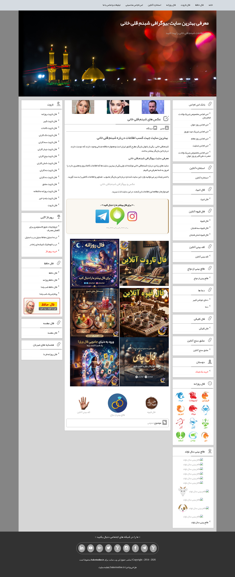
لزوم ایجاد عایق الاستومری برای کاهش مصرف (44, 228)
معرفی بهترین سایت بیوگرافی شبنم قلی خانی (165, 23)
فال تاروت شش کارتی (47, 163)
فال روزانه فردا (50, 354)
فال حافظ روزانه (50, 279)
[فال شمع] (94, 313)
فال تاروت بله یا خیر (48, 198)
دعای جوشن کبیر (200, 299)
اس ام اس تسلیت (200, 145)
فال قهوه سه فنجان (199, 227)
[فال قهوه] (144, 313)
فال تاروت (185, 4)
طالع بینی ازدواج (201, 278)
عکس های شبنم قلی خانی (144, 119)
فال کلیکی (203, 328)
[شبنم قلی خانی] (83, 107)
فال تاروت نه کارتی (48, 170)
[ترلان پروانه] (118, 107)
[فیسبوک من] (135, 548)
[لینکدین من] (81, 548)
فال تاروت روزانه (49, 114)
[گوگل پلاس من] (99, 548)
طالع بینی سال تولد (199, 522)
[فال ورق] (94, 362)
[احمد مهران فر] (153, 107)
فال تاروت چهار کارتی (47, 149)
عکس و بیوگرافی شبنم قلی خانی (117, 184)
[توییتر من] (108, 548)
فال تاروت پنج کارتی (48, 156)
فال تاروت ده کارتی (48, 177)
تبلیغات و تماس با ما (111, 4)
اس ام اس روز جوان (199, 124)
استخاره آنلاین (154, 4)
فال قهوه (204, 220)
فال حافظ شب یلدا (49, 286)
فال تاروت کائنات (49, 128)
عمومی (150, 422)
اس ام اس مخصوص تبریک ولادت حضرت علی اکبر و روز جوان (194, 154)
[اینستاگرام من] (126, 548)
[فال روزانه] (94, 264)
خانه (211, 4)
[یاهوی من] (153, 548)
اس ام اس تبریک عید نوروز (196, 131)
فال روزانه (171, 4)
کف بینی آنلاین (201, 256)
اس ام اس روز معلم (199, 138)
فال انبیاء (204, 199)
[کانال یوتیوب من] (90, 548)
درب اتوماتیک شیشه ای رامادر (43, 244)
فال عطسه (52, 332)
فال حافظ (199, 4)
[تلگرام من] (144, 548)
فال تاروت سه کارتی (48, 142)
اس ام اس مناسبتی (134, 4)
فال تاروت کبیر (50, 121)
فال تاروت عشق (49, 184)
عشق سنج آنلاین (200, 350)
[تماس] (117, 548)
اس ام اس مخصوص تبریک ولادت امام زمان (194, 116)
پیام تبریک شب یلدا (48, 293)
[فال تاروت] (144, 264)
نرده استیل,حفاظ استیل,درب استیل (41, 237)
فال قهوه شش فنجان (198, 234)
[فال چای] (144, 362)
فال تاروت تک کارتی (48, 135)
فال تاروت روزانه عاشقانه (45, 191)
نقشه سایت (104, 567)
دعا (206, 306)
